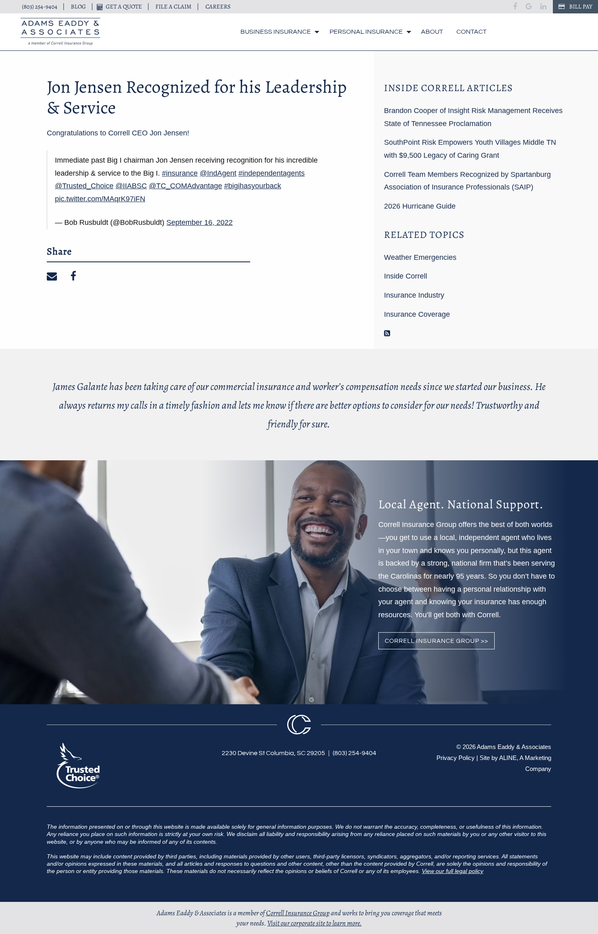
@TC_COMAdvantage (185, 186)
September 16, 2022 (199, 222)
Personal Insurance (366, 31)
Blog (78, 6)
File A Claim (173, 6)
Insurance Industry (414, 295)
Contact (471, 31)
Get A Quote (124, 6)
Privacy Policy (455, 757)
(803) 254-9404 (39, 6)
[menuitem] (278, 31)
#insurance (180, 173)
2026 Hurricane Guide (420, 206)
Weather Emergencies (420, 257)
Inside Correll (405, 276)
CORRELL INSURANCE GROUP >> (436, 641)
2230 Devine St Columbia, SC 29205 (273, 753)
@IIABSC (131, 186)
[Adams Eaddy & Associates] (60, 32)
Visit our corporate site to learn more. (314, 923)
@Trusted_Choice (84, 186)
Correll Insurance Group (298, 913)
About (432, 31)
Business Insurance (275, 31)
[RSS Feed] (387, 333)
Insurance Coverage (417, 314)
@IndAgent (218, 173)
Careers (218, 6)
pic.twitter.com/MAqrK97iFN (100, 199)
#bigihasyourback (252, 186)
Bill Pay (580, 6)
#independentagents (271, 173)
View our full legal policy (452, 871)
